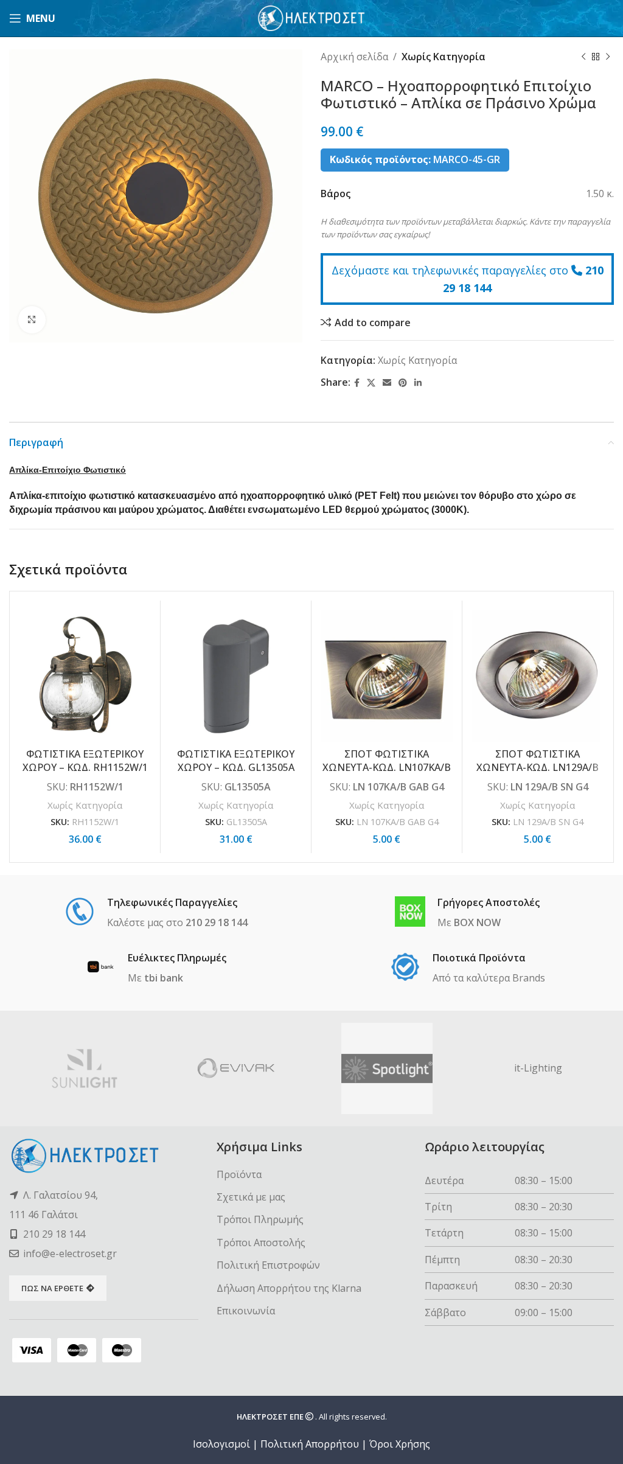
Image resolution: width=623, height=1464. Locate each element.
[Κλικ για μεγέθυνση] (32, 319)
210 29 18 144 (54, 1234)
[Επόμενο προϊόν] (608, 57)
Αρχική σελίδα (354, 56)
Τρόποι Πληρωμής (260, 1219)
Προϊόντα (239, 1174)
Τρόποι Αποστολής (261, 1242)
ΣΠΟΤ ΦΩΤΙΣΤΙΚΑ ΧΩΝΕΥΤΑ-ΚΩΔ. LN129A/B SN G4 (537, 767)
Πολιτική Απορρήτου (309, 1444)
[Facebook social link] (356, 383)
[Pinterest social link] (403, 383)
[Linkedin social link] (418, 383)
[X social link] (371, 383)
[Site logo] (311, 17)
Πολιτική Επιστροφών (268, 1265)
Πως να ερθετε (52, 1288)
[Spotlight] (387, 1068)
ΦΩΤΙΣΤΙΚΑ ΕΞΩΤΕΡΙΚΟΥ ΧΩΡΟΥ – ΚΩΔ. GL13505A (235, 760)
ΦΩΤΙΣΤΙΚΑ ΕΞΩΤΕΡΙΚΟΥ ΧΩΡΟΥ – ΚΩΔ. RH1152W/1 (85, 760)
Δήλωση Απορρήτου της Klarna (289, 1288)
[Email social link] (387, 383)
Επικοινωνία (246, 1310)
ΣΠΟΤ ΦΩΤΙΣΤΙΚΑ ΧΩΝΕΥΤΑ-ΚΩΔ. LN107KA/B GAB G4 (386, 767)
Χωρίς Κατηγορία (444, 56)
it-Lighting (538, 1068)
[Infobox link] (156, 913)
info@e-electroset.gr (70, 1253)
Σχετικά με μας (251, 1197)
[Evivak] (236, 1068)
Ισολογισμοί (221, 1444)
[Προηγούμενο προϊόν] (583, 57)
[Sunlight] (85, 1068)
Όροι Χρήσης (399, 1444)
